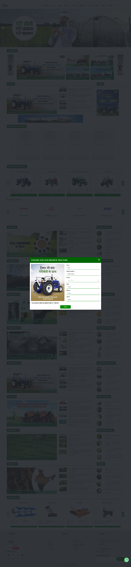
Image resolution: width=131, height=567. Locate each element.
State (68, 284)
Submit (65, 306)
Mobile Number (71, 271)
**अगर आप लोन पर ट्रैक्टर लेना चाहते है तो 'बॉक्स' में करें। (45, 303)
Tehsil (68, 296)
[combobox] (83, 287)
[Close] (99, 260)
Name (68, 265)
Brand (68, 277)
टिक (56, 303)
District (68, 290)
